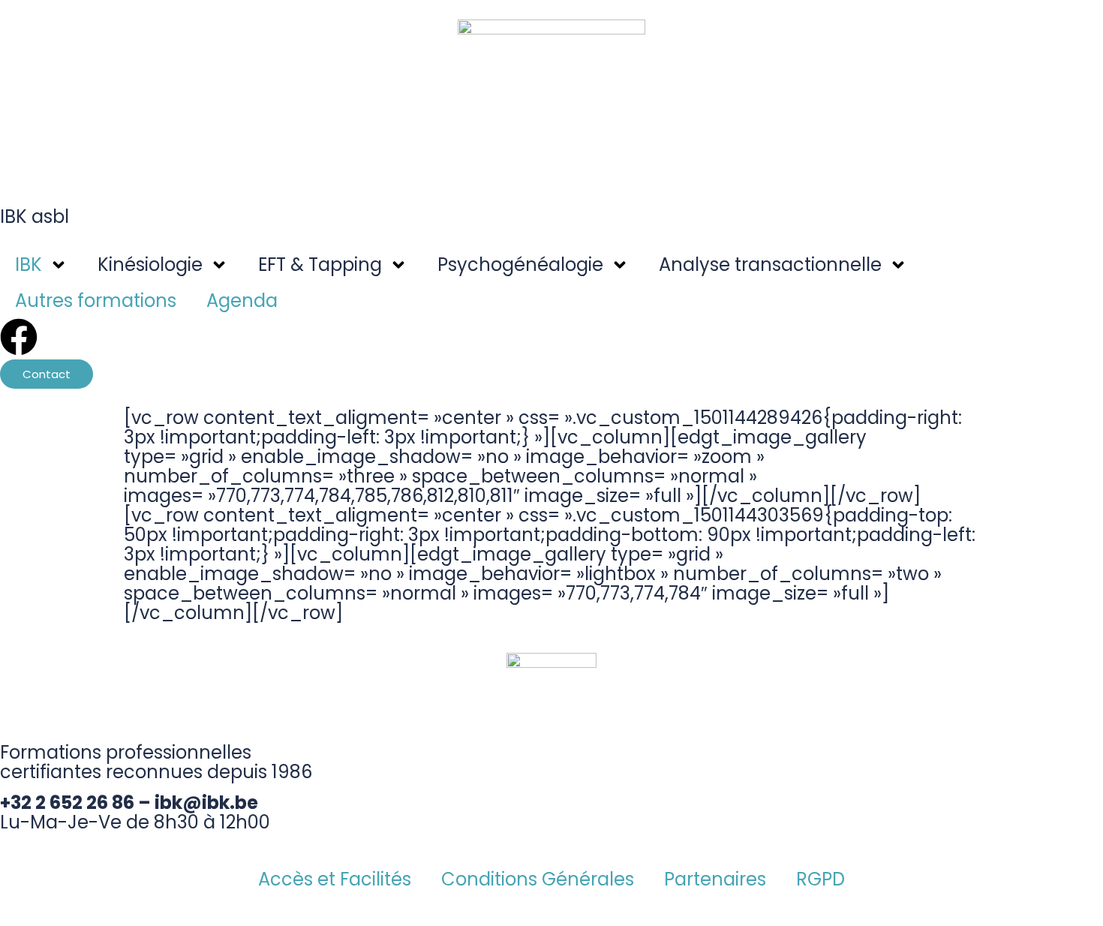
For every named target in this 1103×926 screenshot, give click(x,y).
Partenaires (715, 879)
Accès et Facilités (334, 879)
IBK (28, 264)
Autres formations (95, 300)
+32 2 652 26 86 (67, 802)
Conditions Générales (537, 879)
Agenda (242, 300)
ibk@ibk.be (206, 802)
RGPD (820, 879)
